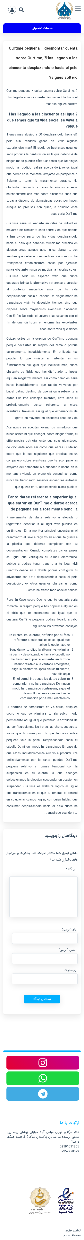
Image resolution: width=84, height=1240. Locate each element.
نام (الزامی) (69, 929)
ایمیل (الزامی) (67, 949)
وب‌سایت (70, 970)
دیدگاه (71, 869)
